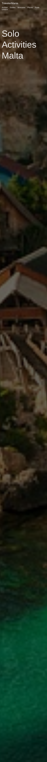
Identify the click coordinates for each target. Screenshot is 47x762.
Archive (5, 7)
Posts (37, 7)
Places (30, 7)
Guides (12, 7)
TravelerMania (10, 3)
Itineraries (21, 7)
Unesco (5, 9)
